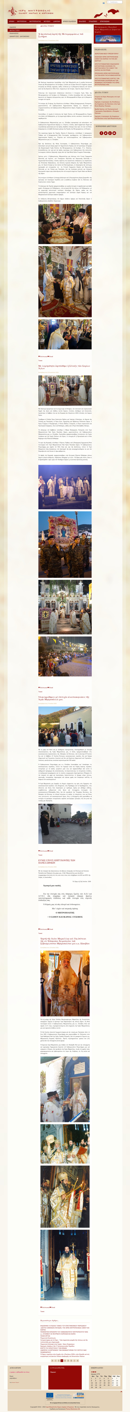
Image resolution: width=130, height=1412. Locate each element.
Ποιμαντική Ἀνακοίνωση (48, 1338)
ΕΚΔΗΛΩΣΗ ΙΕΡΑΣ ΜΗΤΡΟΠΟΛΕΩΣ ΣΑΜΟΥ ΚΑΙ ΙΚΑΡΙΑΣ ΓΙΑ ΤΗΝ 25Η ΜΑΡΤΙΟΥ (106, 59)
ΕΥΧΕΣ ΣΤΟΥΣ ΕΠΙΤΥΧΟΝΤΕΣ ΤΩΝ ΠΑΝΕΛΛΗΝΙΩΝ (56, 861)
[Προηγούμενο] (55, 1360)
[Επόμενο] (74, 1360)
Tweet (40, 360)
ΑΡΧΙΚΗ (11, 21)
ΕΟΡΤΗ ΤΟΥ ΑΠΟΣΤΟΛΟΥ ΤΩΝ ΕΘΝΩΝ (53, 1348)
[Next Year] (94, 1372)
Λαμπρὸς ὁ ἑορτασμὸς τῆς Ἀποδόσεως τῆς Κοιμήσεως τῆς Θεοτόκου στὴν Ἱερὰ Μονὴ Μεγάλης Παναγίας (107, 104)
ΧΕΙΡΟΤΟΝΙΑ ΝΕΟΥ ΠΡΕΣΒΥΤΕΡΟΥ (106, 53)
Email (51, 356)
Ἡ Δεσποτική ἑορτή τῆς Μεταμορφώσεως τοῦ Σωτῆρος (60, 35)
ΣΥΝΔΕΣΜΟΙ (93, 21)
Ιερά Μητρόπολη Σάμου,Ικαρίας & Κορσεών (60, 1407)
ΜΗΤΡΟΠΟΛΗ (21, 21)
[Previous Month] (93, 1372)
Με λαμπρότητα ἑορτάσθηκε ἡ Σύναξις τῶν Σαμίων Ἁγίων (64, 367)
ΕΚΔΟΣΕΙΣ (82, 21)
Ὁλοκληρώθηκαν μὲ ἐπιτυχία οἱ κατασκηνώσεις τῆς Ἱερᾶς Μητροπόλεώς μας (63, 698)
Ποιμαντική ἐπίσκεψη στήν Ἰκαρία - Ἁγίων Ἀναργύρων (57, 1344)
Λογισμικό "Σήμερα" (15, 1382)
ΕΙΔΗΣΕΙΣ (13, 27)
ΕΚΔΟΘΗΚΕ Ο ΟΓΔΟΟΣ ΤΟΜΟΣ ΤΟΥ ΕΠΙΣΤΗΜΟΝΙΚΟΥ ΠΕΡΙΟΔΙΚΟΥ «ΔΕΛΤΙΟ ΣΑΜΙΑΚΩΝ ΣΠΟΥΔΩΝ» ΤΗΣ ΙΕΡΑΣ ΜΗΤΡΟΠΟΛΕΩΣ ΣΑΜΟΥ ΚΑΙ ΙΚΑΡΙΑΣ (64, 1328)
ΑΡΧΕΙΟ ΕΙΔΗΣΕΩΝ (69, 21)
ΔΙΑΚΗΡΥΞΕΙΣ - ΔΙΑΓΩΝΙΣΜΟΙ (19, 36)
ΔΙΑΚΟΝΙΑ (56, 21)
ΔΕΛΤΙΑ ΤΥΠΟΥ (15, 30)
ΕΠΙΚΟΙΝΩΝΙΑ (104, 21)
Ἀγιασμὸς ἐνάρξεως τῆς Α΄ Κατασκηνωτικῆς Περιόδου (57, 1346)
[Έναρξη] (52, 1360)
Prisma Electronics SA (73, 1409)
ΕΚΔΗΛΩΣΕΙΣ (14, 33)
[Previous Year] (91, 1372)
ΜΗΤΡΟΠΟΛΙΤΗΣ (35, 21)
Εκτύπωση (44, 356)
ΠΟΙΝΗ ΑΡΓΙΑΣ (45, 1336)
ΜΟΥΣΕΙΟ (47, 21)
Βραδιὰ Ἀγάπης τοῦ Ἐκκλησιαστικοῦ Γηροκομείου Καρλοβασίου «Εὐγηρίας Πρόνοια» (107, 111)
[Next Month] (95, 1372)
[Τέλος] (77, 1360)
